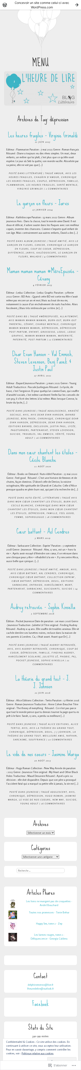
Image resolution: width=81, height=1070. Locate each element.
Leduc (61, 331)
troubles (29, 434)
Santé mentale (67, 184)
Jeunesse (30, 410)
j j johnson (63, 732)
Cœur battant (21, 581)
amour (59, 173)
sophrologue (34, 517)
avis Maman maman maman (27, 320)
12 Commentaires (61, 339)
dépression (57, 181)
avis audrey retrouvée (31, 648)
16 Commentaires (48, 437)
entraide (36, 584)
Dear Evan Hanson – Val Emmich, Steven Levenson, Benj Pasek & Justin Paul (42, 361)
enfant (34, 331)
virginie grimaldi (30, 188)
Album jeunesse (35, 241)
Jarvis (30, 252)
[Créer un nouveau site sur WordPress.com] (40, 5)
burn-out (54, 320)
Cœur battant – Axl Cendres (42, 531)
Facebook (40, 1003)
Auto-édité (33, 497)
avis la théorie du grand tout (52, 728)
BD (25, 316)
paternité (20, 339)
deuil (55, 581)
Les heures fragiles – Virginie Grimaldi (43, 135)
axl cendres (47, 573)
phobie (65, 656)
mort (68, 584)
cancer (40, 245)
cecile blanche (22, 505)
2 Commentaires (57, 188)
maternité (65, 335)
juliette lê (50, 656)
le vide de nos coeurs (35, 799)
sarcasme (20, 739)
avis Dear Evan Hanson (47, 414)
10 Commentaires (60, 739)
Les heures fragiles (40, 184)
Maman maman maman (40, 335)
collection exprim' (61, 577)
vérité (60, 434)
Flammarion (15, 184)
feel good (66, 513)
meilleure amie (53, 735)
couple (42, 181)
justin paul (58, 426)
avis (26, 414)
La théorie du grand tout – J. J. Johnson (42, 682)
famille (72, 181)
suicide (15, 434)
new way (58, 799)
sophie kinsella (52, 660)
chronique (45, 418)
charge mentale (47, 324)
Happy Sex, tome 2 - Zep (49, 923)
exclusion (41, 426)
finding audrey (63, 652)
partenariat (39, 430)
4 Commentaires (55, 256)
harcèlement (53, 584)
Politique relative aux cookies (38, 1053)
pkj (74, 656)
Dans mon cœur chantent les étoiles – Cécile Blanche (42, 456)
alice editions (58, 724)
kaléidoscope (46, 252)
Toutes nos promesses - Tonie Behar (49, 912)
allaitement (69, 316)
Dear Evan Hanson (61, 422)
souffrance (37, 739)
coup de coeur (41, 248)
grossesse (48, 331)
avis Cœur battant (24, 573)
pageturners (20, 430)
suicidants (52, 588)
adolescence (57, 410)
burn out (70, 501)
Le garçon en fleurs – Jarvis (43, 203)
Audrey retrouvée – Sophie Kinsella (42, 606)
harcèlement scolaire (24, 656)
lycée (72, 426)
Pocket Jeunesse (27, 660)
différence (16, 252)
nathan (71, 735)
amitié (62, 241)
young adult (29, 803)
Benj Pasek (28, 418)
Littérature (34, 173)
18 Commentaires (59, 517)
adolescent (58, 792)
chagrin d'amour (46, 177)
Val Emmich (46, 434)
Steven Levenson (62, 430)
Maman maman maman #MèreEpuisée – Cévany (42, 274)
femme (18, 517)
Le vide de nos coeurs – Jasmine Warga (42, 753)
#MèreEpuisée (48, 316)
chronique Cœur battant (27, 577)
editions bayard (20, 426)
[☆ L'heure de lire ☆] (40, 88)
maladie (36, 256)
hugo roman (54, 795)
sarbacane (34, 588)
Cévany (29, 324)
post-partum (37, 339)
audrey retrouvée (62, 645)
